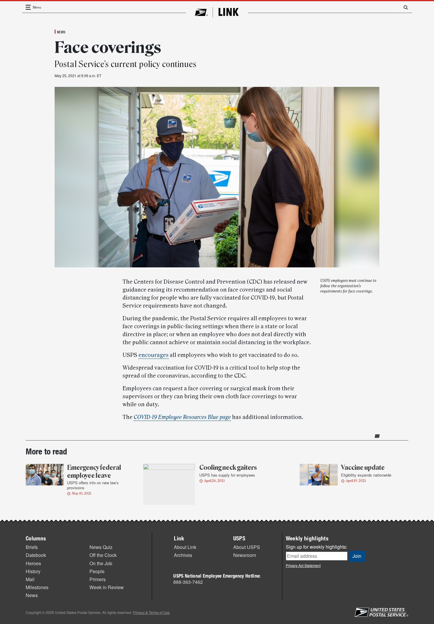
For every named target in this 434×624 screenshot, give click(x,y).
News (61, 32)
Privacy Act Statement (303, 565)
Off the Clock (103, 555)
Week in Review (106, 587)
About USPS (246, 547)
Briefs (32, 547)
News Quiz (100, 547)
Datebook (36, 555)
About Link (185, 547)
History (33, 571)
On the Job (100, 563)
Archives (183, 555)
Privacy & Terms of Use (151, 612)
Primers (97, 579)
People (97, 571)
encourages (153, 355)
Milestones (37, 587)
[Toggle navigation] (28, 7)
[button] (403, 7)
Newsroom (244, 555)
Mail (30, 579)
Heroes (33, 563)
